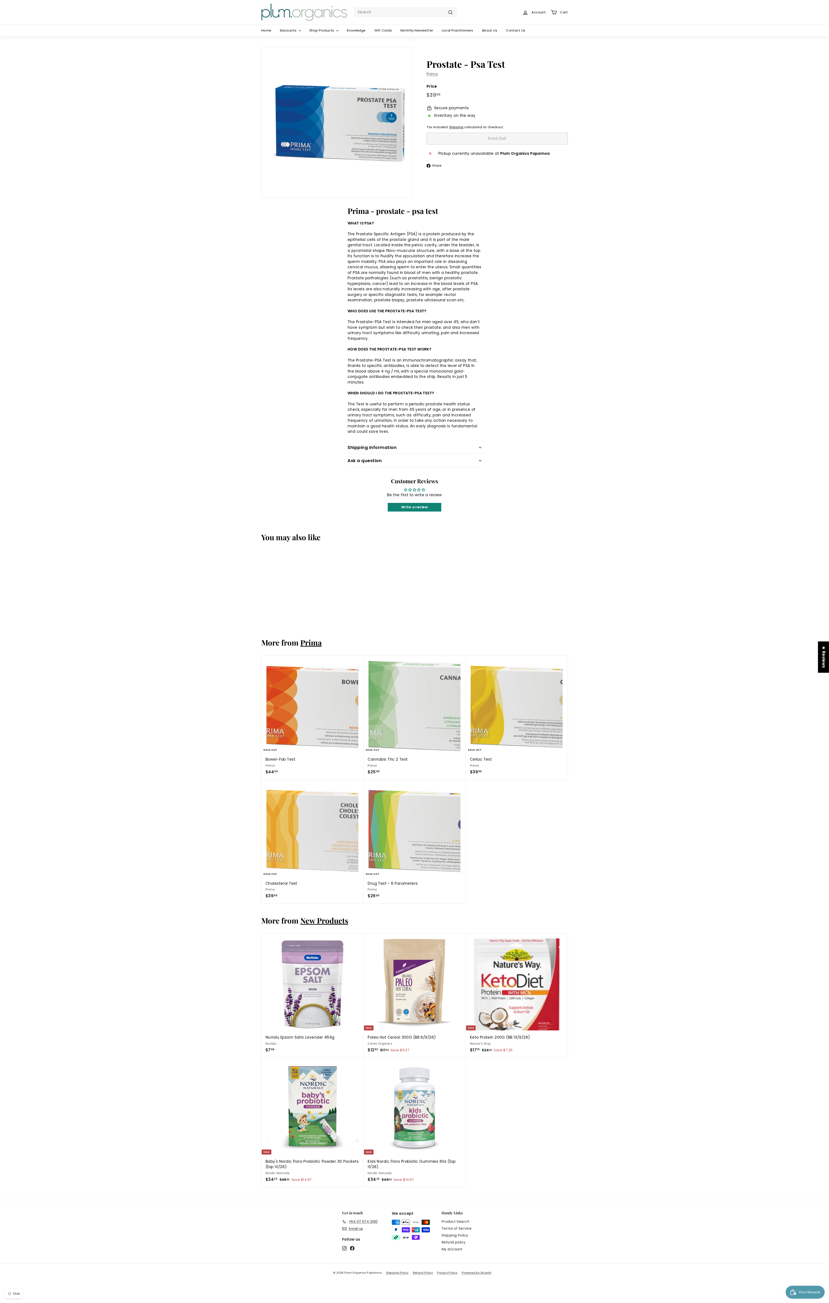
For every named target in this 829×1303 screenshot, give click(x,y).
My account (451, 1249)
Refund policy (453, 1242)
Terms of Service (456, 1228)
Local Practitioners (457, 30)
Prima (432, 74)
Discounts (288, 30)
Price (432, 86)
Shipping (456, 127)
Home (266, 30)
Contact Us (515, 30)
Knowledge (356, 30)
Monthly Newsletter (416, 30)
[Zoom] (336, 122)
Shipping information (372, 447)
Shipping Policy (454, 1235)
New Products (324, 920)
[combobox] (405, 12)
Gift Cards (383, 30)
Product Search (455, 1221)
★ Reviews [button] (824, 657)
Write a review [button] (414, 507)
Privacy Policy (447, 1273)
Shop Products (322, 30)
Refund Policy (423, 1273)
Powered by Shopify (477, 1273)
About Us (489, 30)
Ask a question (365, 461)
